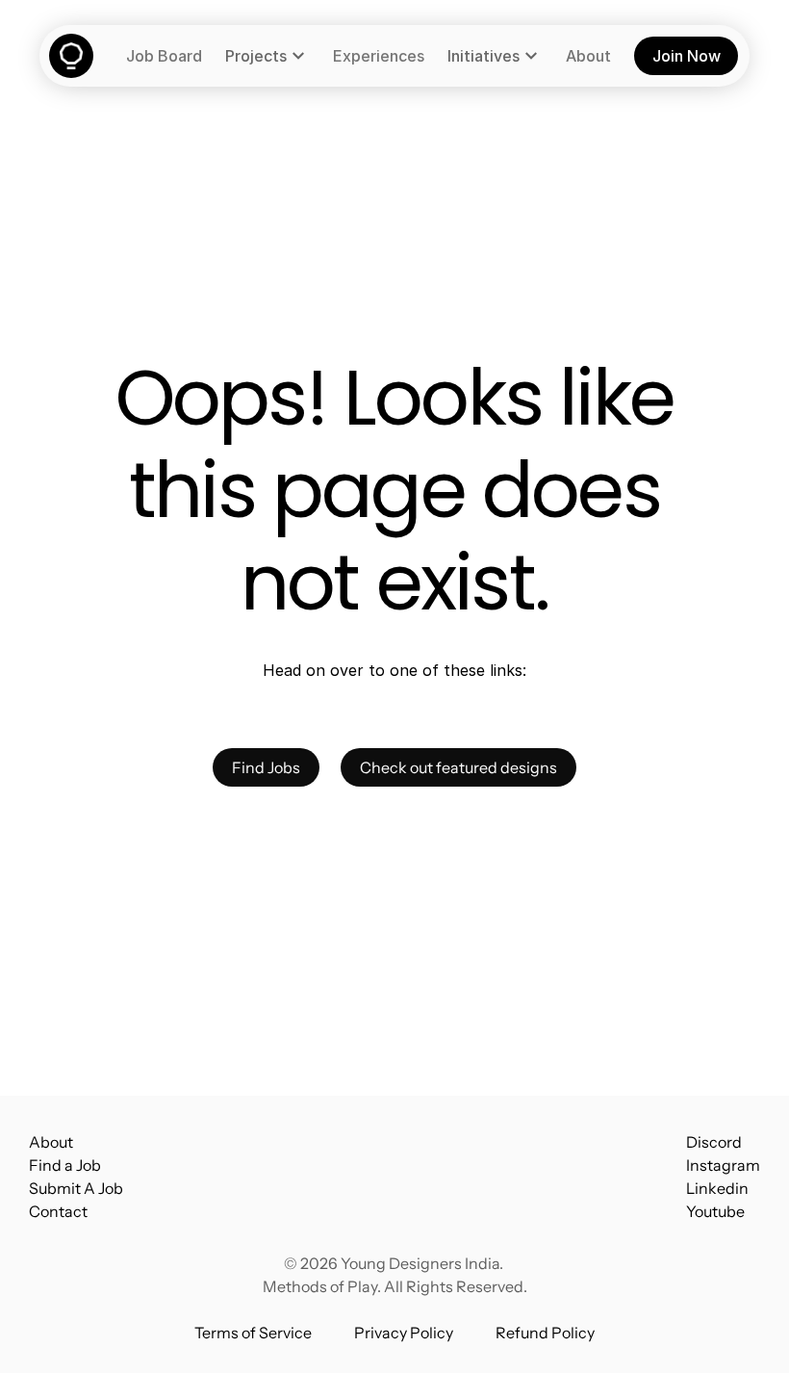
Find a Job (65, 1165)
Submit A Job (76, 1188)
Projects (256, 55)
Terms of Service (253, 1332)
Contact (58, 1211)
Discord (714, 1142)
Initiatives (483, 55)
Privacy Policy (403, 1332)
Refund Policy (545, 1332)
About (51, 1142)
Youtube (715, 1211)
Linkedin (717, 1188)
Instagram (723, 1165)
